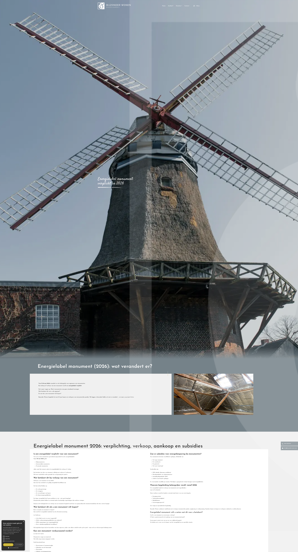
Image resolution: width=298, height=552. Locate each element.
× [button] (23, 521)
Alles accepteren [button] (8, 544)
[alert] (13, 535)
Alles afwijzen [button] (18, 544)
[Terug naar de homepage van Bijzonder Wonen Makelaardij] (114, 6)
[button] (13, 548)
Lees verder (11, 533)
